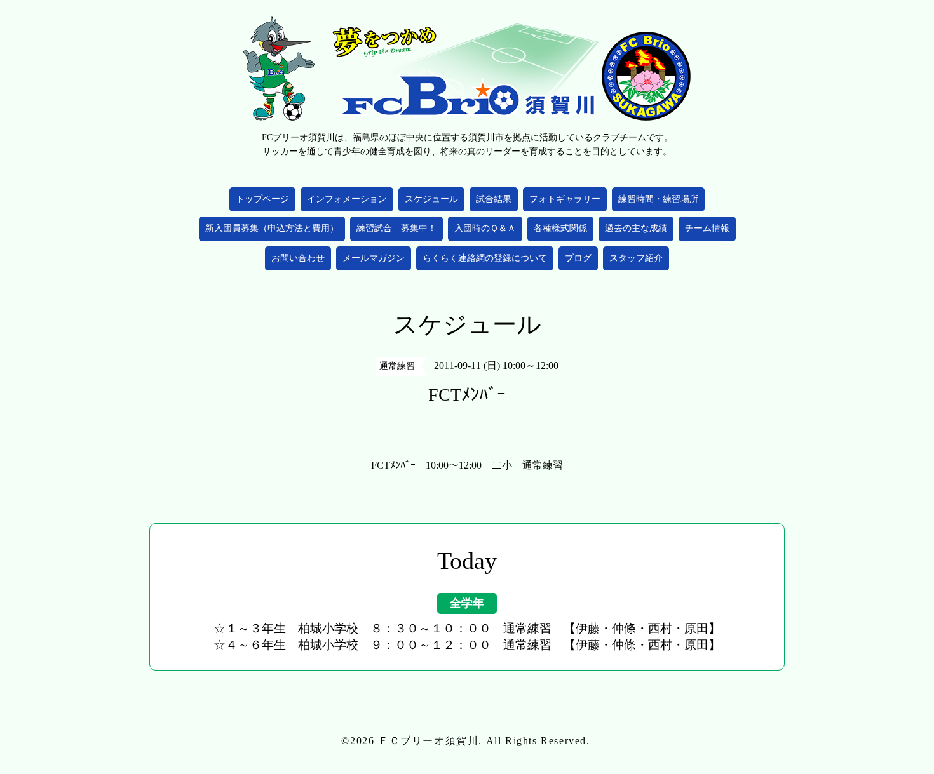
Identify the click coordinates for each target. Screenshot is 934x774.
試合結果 (493, 199)
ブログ (578, 258)
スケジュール (431, 199)
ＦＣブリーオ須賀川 (428, 740)
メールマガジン (373, 258)
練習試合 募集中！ (396, 228)
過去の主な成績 (636, 228)
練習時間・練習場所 (658, 199)
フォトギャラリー (564, 199)
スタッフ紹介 (636, 258)
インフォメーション (347, 199)
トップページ (262, 199)
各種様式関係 (560, 228)
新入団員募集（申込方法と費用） (272, 228)
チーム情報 (707, 228)
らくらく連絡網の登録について (485, 258)
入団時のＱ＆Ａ (485, 228)
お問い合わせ (298, 258)
